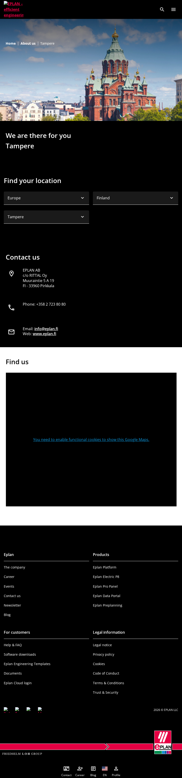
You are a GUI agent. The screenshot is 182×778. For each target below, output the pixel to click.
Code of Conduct (106, 673)
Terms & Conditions (108, 683)
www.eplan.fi (44, 333)
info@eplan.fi (46, 328)
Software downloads (20, 654)
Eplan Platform (104, 567)
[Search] (162, 9)
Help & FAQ (13, 645)
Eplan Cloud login (18, 683)
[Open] (173, 9)
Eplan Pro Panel (105, 586)
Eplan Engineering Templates (27, 664)
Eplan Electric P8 (106, 576)
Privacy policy (103, 654)
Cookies (99, 664)
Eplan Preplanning (107, 605)
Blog (7, 614)
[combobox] (46, 198)
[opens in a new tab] (6, 710)
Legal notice (102, 645)
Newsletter (12, 605)
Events (9, 586)
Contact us (12, 596)
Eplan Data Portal (106, 596)
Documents (13, 673)
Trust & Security (105, 692)
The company (14, 567)
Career (9, 576)
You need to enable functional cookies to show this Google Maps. (91, 439)
